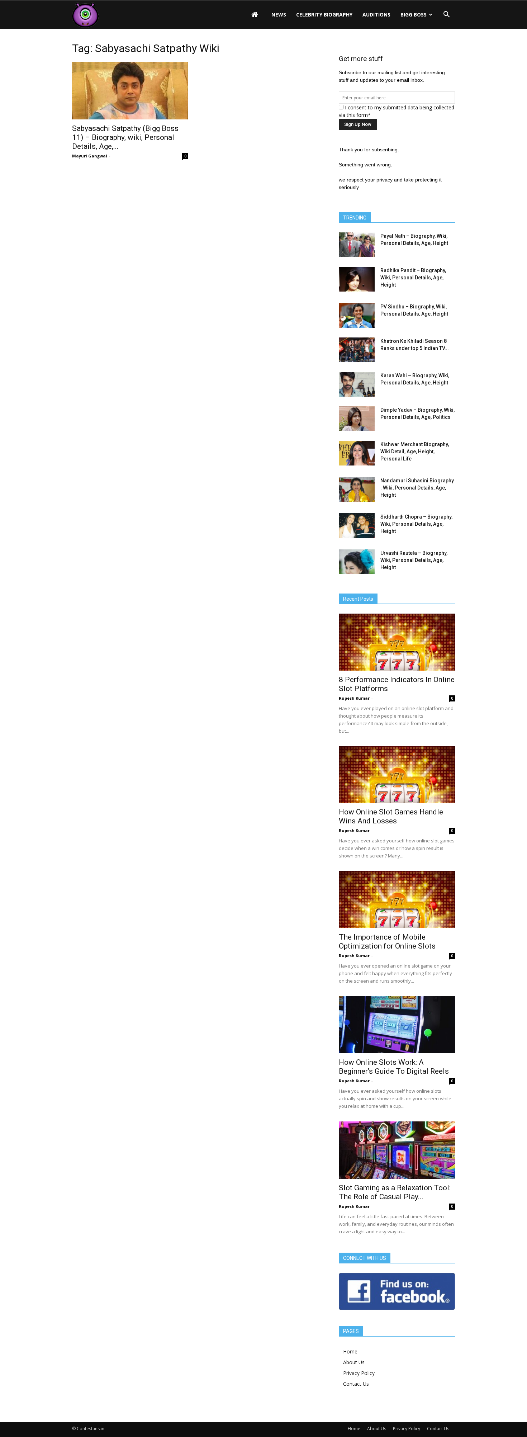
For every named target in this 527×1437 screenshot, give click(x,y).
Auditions (376, 14)
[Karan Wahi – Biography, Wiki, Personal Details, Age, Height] (357, 384)
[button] (446, 14)
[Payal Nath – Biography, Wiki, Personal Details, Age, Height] (357, 244)
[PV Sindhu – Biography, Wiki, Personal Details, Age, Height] (357, 315)
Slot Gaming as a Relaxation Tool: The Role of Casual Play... (395, 1192)
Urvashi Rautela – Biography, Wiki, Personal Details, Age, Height (413, 560)
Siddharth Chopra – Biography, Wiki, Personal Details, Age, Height (416, 524)
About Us (354, 1362)
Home (350, 1351)
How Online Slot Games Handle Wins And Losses (391, 816)
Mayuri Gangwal (89, 156)
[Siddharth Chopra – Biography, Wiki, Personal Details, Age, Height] (357, 525)
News (278, 14)
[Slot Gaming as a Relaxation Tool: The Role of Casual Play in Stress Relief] (397, 1150)
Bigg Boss (413, 14)
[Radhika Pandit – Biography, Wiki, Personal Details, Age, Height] (357, 279)
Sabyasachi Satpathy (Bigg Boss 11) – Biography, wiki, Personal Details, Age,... (125, 137)
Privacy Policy (359, 1373)
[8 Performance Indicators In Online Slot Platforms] (397, 642)
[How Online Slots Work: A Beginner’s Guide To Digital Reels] (397, 1024)
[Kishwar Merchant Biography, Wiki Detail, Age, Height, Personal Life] (357, 453)
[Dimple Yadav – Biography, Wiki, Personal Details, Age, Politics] (357, 418)
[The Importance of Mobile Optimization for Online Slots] (397, 899)
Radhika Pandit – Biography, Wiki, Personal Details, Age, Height (413, 278)
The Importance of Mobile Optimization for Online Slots (387, 941)
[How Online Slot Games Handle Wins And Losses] (397, 774)
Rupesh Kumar (354, 698)
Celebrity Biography (324, 14)
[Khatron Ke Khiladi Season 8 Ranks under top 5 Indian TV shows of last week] (357, 349)
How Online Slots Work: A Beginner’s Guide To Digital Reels (394, 1067)
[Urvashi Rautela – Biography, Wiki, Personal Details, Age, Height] (357, 561)
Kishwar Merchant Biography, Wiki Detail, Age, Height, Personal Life (414, 451)
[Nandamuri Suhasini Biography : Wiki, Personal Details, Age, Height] (357, 489)
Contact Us (356, 1383)
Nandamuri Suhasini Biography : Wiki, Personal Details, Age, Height (417, 488)
